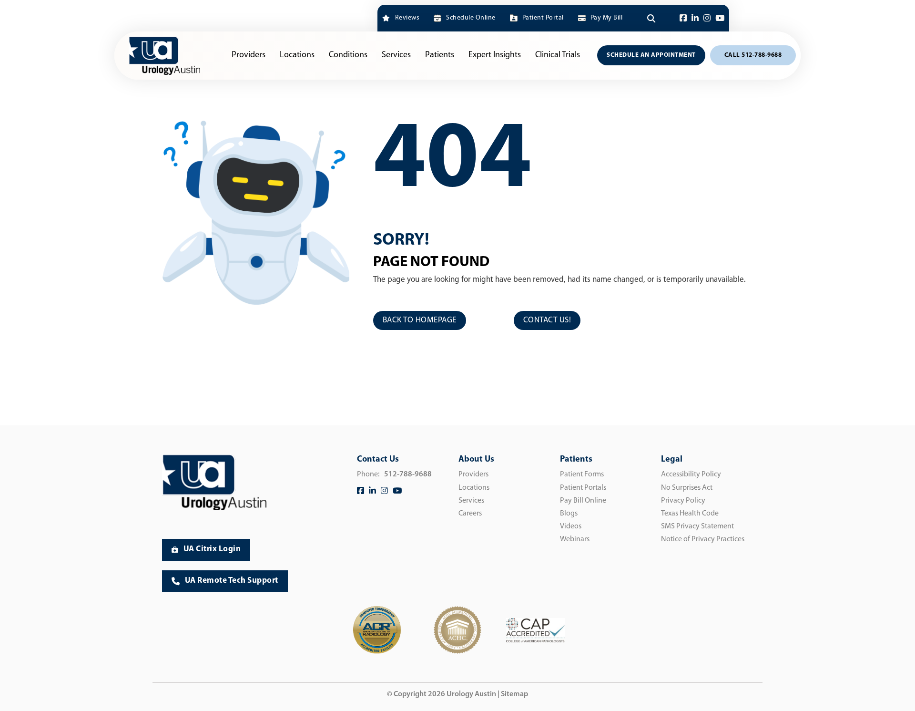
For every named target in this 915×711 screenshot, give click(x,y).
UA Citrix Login (212, 549)
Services (396, 55)
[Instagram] (707, 18)
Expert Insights (494, 55)
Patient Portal (543, 17)
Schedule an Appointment (651, 55)
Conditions (348, 55)
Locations (297, 55)
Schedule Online (470, 17)
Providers (248, 55)
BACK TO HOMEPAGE (420, 320)
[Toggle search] (651, 18)
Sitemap (514, 694)
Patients (439, 55)
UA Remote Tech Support (231, 581)
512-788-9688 (408, 474)
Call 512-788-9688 (753, 55)
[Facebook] (683, 18)
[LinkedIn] (695, 18)
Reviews (407, 17)
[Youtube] (719, 18)
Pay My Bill (606, 17)
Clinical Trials (557, 55)
